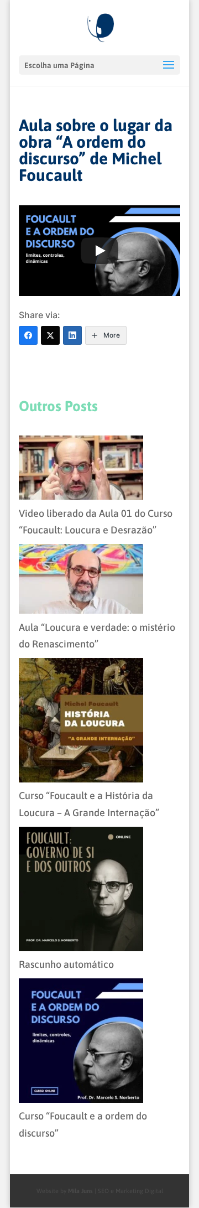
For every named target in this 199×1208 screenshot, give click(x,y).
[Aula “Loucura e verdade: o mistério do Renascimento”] (81, 581)
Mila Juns (79, 1191)
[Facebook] (28, 335)
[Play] (99, 250)
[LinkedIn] (72, 335)
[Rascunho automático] (81, 892)
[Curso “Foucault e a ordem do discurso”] (81, 1043)
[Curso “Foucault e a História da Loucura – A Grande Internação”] (81, 723)
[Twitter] (50, 335)
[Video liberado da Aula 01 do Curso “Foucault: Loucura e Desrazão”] (81, 470)
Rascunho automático (66, 964)
